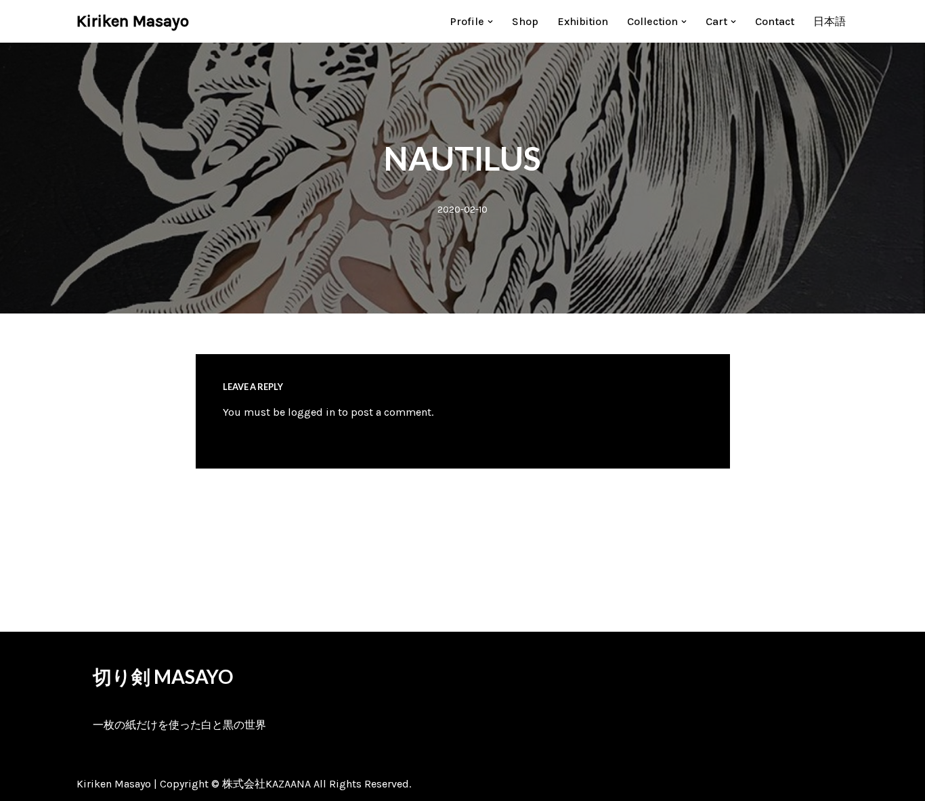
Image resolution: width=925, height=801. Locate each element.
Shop (525, 21)
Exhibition (582, 21)
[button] (490, 21)
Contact (774, 21)
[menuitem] (829, 21)
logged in (311, 412)
